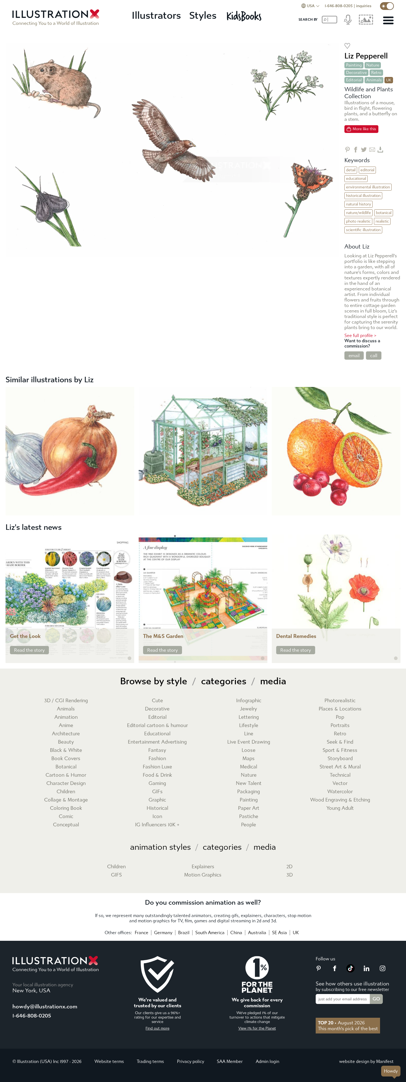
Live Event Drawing (248, 742)
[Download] (380, 150)
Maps (248, 759)
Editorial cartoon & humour (157, 725)
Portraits (340, 725)
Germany (163, 932)
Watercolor (340, 792)
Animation (66, 717)
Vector (340, 783)
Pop (340, 717)
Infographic (248, 701)
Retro (376, 72)
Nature (372, 65)
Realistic (382, 221)
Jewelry (248, 709)
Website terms (109, 1061)
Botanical (383, 212)
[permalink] (129, 658)
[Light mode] (387, 6)
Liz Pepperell (366, 55)
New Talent (249, 783)
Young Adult (340, 808)
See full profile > (360, 335)
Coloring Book (66, 808)
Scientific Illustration (363, 230)
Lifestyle (248, 725)
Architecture (66, 734)
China (236, 932)
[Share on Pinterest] (347, 150)
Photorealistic (340, 701)
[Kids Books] (245, 16)
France (141, 932)
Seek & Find (340, 742)
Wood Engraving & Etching (340, 800)
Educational (356, 178)
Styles (203, 16)
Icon (157, 816)
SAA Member (230, 1061)
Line (248, 734)
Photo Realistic (358, 221)
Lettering (249, 717)
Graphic (157, 800)
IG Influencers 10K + (157, 825)
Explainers (203, 867)
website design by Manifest (366, 1061)
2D (289, 867)
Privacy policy (190, 1061)
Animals (374, 80)
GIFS (116, 875)
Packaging (248, 792)
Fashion (157, 759)
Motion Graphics (203, 875)
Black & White (66, 750)
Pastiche (248, 816)
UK (296, 932)
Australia (257, 932)
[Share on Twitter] (364, 150)
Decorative (356, 72)
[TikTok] (350, 971)
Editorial (354, 80)
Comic (66, 816)
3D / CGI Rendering (66, 701)
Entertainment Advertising (157, 742)
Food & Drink (157, 775)
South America (210, 932)
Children (66, 792)
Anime (66, 725)
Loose (248, 750)
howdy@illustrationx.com (44, 1006)
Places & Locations (340, 709)
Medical (248, 767)
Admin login (267, 1061)
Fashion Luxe (157, 767)
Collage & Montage (66, 800)
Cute (157, 701)
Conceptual (66, 825)
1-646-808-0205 (339, 6)
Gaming (157, 783)
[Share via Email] (372, 150)
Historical (157, 808)
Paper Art (248, 808)
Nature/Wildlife (358, 212)
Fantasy (157, 750)
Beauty (66, 742)
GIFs (157, 792)
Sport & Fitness (340, 750)
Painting (354, 65)
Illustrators (156, 16)
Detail (350, 170)
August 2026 (341, 1022)
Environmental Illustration (368, 187)
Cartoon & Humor (66, 775)
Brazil (183, 932)
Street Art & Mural (340, 767)
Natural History (358, 204)
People (248, 825)
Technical (340, 775)
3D (289, 875)
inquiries (363, 6)
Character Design (66, 783)
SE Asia (279, 932)
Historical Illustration (363, 195)
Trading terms (150, 1061)
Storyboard (340, 759)
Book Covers (65, 759)
